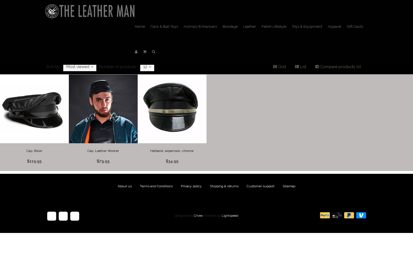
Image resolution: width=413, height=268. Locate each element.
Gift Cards (355, 26)
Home (140, 26)
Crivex (198, 216)
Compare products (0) (340, 66)
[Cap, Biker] (35, 123)
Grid (281, 66)
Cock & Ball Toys (164, 26)
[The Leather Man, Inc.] (91, 7)
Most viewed (77, 66)
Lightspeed (230, 216)
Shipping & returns (224, 186)
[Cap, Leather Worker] (103, 123)
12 (145, 66)
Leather (249, 26)
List (302, 66)
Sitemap (289, 186)
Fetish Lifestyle (274, 26)
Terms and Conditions (156, 186)
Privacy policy (191, 186)
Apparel (334, 26)
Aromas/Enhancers (200, 26)
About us (125, 186)
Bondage (230, 26)
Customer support (260, 186)
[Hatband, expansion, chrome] (172, 123)
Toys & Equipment (307, 26)
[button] (144, 51)
